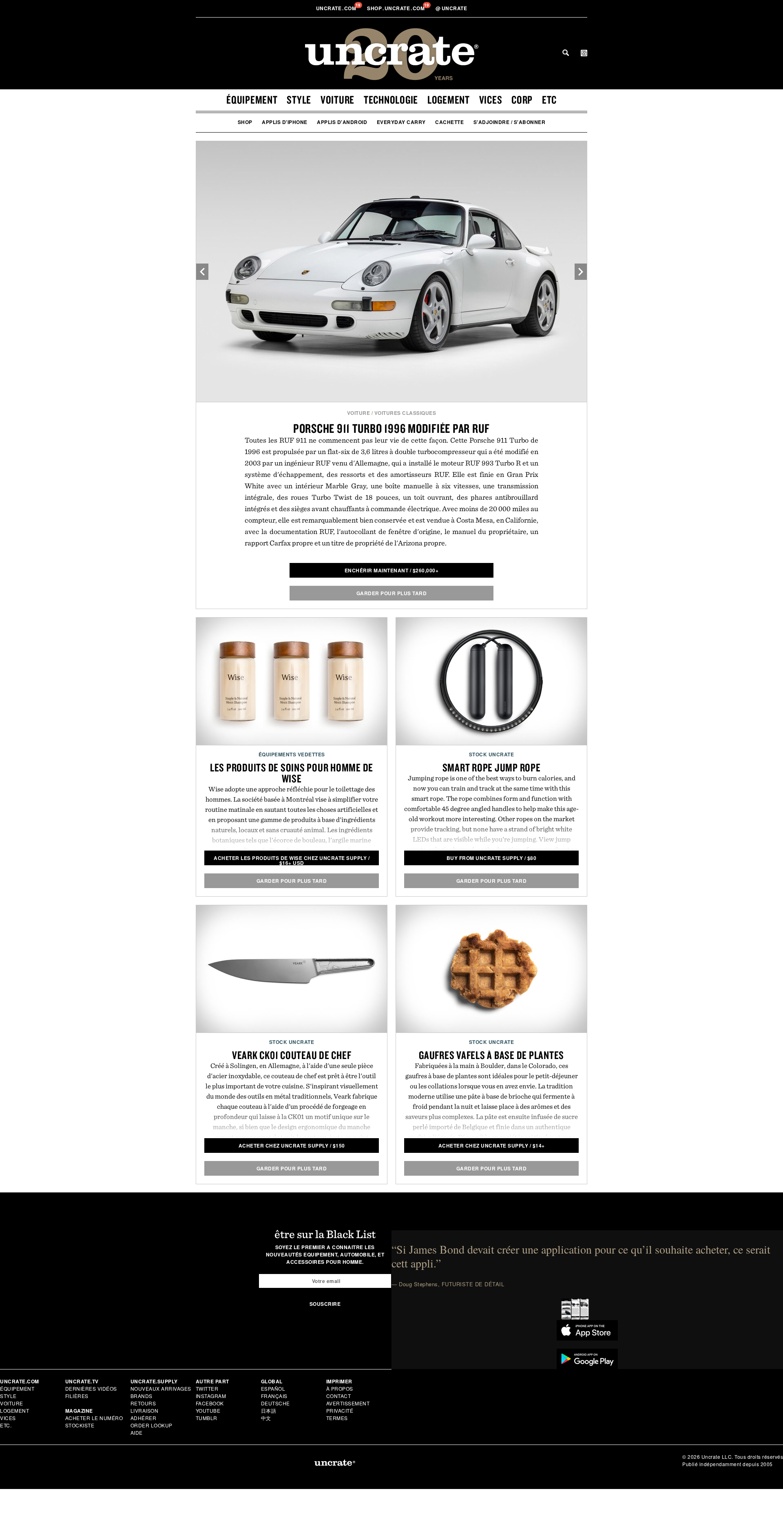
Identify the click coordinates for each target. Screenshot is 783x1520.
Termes (337, 1417)
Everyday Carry (401, 122)
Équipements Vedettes (292, 754)
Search (565, 52)
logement (448, 99)
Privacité (340, 1410)
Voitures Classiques (405, 413)
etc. (5, 1425)
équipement (252, 99)
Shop (245, 122)
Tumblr (206, 1417)
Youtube (208, 1410)
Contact (338, 1395)
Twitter (207, 1388)
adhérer (143, 1417)
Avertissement (348, 1403)
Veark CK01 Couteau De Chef (292, 1055)
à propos (339, 1388)
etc (549, 99)
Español (273, 1388)
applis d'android (342, 122)
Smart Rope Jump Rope (491, 767)
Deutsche (275, 1403)
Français (274, 1395)
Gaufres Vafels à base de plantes (491, 1055)
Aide (136, 1432)
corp (522, 99)
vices (490, 99)
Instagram (211, 1395)
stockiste (80, 1425)
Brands (141, 1395)
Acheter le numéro (94, 1417)
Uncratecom (337, 8)
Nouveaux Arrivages (160, 1388)
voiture (337, 99)
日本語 (268, 1410)
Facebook (210, 1403)
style (299, 99)
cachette (449, 122)
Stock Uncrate (491, 754)
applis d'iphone (284, 122)
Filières (77, 1395)
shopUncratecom (396, 8)
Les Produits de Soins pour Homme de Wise (291, 772)
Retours (143, 1403)
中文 (266, 1417)
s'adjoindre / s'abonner (509, 122)
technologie (391, 99)
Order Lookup (151, 1425)
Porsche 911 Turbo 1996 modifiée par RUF (391, 428)
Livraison (144, 1410)
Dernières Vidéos (91, 1388)
